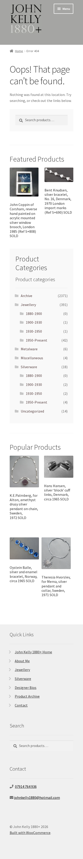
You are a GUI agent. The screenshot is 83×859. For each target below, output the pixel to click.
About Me (22, 661)
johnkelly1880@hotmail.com (37, 797)
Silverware (29, 367)
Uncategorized (32, 411)
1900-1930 (34, 322)
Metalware (29, 349)
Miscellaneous (32, 358)
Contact (21, 705)
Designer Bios (25, 687)
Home (19, 51)
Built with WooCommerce (30, 832)
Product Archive (27, 696)
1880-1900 (34, 313)
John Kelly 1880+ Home (33, 652)
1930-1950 (34, 331)
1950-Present (36, 340)
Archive (26, 295)
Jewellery (28, 304)
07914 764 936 (26, 786)
